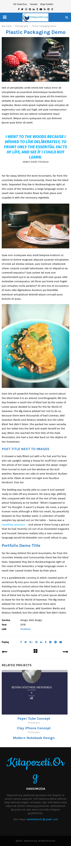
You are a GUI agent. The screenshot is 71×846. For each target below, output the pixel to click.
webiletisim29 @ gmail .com (42, 819)
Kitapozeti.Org (35, 769)
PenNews (25, 629)
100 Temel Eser (20, 4)
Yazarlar (33, 4)
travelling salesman (14, 524)
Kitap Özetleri (46, 4)
